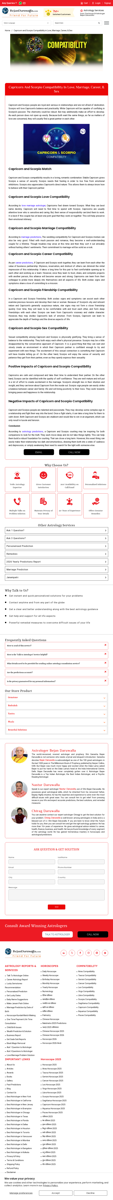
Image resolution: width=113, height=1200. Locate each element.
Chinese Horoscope (50, 1019)
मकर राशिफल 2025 (49, 1156)
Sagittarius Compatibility (89, 1003)
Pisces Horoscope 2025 (52, 1112)
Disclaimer (11, 1172)
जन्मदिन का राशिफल (49, 1003)
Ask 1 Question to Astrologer (19, 1047)
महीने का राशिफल (48, 1007)
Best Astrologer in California (19, 1100)
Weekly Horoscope (50, 975)
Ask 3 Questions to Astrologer (20, 1051)
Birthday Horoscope (51, 979)
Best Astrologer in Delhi (17, 1144)
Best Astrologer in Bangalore (19, 1148)
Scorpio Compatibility (87, 999)
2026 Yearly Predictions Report (23, 561)
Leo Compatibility (85, 987)
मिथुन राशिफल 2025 (49, 1128)
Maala (11, 722)
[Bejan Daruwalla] (20, 12)
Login (97, 3)
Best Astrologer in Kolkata (18, 1152)
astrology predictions (32, 431)
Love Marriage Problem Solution (21, 1055)
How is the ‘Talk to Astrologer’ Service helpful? (27, 655)
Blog (9, 1089)
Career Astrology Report (17, 979)
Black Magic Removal (16, 1043)
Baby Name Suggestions (17, 999)
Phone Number (65, 867)
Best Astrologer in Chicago (18, 1112)
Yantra (11, 714)
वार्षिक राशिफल (47, 1011)
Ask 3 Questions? (16, 538)
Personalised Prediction (19, 546)
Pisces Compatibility (87, 1015)
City (10, 877)
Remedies (12, 554)
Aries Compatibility (86, 971)
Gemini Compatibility (87, 979)
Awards (10, 1073)
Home (7, 30)
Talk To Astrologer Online (18, 975)
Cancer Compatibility (87, 983)
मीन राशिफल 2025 (49, 1164)
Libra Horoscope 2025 (51, 1092)
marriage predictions (31, 237)
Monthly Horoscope (50, 983)
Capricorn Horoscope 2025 (53, 1104)
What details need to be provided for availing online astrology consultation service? (43, 663)
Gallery (10, 1081)
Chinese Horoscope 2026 (53, 1035)
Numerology (47, 991)
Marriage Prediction (17, 569)
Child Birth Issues (14, 1027)
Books (9, 1077)
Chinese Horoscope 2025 (53, 1031)
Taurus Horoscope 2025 (52, 1073)
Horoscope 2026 (49, 1039)
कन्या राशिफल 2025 (49, 1140)
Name (11, 857)
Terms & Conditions (15, 1160)
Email (38, 452)
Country (62, 877)
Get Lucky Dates (14, 995)
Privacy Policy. (50, 1185)
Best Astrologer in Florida (18, 1120)
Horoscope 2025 (49, 1065)
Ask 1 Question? (15, 530)
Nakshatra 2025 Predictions (54, 1023)
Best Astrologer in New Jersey (20, 1104)
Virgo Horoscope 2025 (52, 1089)
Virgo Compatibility (86, 991)
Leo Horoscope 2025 (51, 1085)
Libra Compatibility (86, 995)
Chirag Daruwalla (52, 817)
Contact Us (11, 1092)
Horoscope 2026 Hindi (51, 1043)
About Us (11, 1065)
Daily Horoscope (49, 971)
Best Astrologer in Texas (17, 1116)
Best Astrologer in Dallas (17, 1124)
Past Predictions (14, 1085)
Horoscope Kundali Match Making (21, 1015)
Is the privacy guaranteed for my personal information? (31, 681)
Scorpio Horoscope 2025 (53, 1096)
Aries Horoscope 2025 (52, 1069)
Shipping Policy (13, 1164)
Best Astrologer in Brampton (19, 1108)
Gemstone (13, 697)
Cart (86, 3)
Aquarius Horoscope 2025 (53, 1108)
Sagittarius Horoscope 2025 (54, 1100)
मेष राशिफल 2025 (48, 1120)
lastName (62, 857)
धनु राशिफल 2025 (48, 1152)
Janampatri (12, 577)
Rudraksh (12, 705)
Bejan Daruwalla (47, 760)
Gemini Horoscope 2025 (52, 1077)
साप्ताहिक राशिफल (48, 999)
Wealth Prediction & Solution (19, 1031)
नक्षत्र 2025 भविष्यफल (50, 1027)
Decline (90, 1193)
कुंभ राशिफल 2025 (49, 1160)
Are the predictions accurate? (20, 672)
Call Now (74, 452)
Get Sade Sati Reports (16, 1039)
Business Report (14, 1035)
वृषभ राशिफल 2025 (49, 1124)
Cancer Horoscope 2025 (52, 1081)
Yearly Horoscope (50, 987)
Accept (56, 1193)
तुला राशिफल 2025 (49, 1144)
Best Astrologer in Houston (18, 1128)
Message (13, 887)
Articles (10, 1069)
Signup (107, 3)
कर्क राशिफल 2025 (49, 1132)
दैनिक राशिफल (47, 995)
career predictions (24, 262)
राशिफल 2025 (47, 1116)
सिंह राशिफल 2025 (49, 1136)
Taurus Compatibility (87, 975)
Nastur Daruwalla (67, 789)
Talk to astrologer (57, 934)
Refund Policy (13, 1168)
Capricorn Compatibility (88, 1007)
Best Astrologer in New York (19, 1096)
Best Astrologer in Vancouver (19, 1136)
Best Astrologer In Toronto (18, 1132)
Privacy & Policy (13, 1156)
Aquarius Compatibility (88, 1011)
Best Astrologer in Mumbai (18, 1140)
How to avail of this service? (19, 646)
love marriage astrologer (34, 205)
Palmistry (46, 1015)
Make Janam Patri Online (18, 1003)
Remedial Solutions (17, 730)
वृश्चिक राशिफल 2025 (50, 1148)
